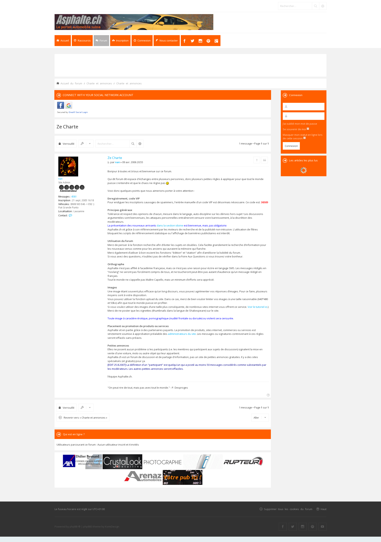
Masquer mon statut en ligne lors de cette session (302, 136)
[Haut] (268, 395)
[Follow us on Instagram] (303, 527)
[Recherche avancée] (322, 6)
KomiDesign (112, 526)
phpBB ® (75, 526)
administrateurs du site (182, 334)
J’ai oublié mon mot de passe (300, 123)
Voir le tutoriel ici (257, 307)
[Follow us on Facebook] (283, 527)
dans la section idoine (170, 225)
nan (60, 178)
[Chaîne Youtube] (322, 527)
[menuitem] (120, 40)
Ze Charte (67, 126)
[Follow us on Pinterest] (313, 527)
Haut (323, 509)
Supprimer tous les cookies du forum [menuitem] (288, 509)
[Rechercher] (315, 6)
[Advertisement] (190, 65)
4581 (74, 196)
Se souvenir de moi (295, 129)
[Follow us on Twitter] (293, 527)
